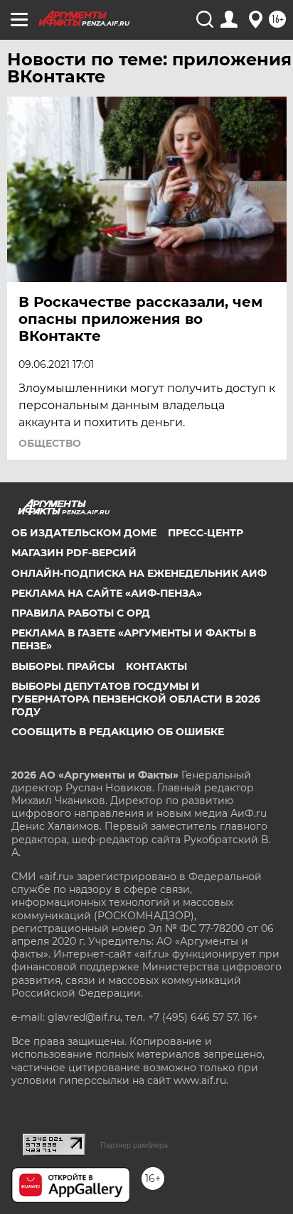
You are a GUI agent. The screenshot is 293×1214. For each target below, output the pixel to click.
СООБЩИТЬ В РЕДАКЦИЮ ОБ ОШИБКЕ (117, 731)
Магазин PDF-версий (74, 552)
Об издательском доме (83, 532)
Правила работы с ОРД (80, 613)
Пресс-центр (205, 532)
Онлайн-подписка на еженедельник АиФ (139, 573)
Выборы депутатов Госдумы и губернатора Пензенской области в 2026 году (135, 699)
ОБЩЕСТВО (49, 443)
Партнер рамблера (134, 1145)
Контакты (156, 666)
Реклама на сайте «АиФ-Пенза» (106, 593)
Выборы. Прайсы (62, 666)
